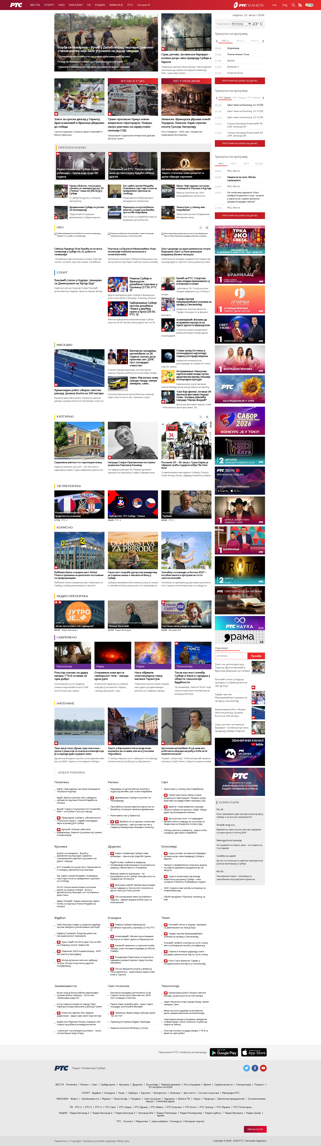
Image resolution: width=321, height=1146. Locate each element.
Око (60, 227)
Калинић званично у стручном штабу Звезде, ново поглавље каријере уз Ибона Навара (132, 948)
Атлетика (175, 1092)
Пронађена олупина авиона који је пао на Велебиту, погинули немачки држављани (132, 808)
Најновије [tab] (221, 648)
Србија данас (108, 1084)
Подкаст (259, 1084)
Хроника (60, 847)
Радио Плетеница (167, 1112)
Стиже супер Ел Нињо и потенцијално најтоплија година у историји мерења (192, 353)
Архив (160, 1115)
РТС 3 (98, 1107)
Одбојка (133, 1092)
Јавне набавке (159, 1121)
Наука (196, 1098)
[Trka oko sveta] (240, 240)
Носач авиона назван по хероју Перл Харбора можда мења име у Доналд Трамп (79, 1005)
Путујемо (136, 1098)
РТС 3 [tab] (254, 40)
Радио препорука (72, 596)
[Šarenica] (240, 540)
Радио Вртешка (234, 1112)
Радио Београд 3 (125, 1112)
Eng (285, 5)
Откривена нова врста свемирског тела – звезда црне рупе (111, 676)
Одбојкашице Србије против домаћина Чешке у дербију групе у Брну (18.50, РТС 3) (143, 308)
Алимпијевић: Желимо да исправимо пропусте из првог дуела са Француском (193, 322)
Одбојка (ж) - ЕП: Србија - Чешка (127, 515)
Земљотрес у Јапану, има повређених (190, 208)
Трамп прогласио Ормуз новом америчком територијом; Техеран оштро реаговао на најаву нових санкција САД (130, 124)
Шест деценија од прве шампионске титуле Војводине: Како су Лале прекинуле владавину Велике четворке (185, 251)
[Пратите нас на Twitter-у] (246, 1068)
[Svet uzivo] (240, 329)
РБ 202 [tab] (258, 163)
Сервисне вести (223, 1084)
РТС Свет (110, 1107)
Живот (74, 1098)
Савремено (67, 637)
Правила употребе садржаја (99, 1140)
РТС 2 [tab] (240, 40)
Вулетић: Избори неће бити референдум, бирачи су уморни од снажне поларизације (79, 832)
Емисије (116, 5)
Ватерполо (160, 1092)
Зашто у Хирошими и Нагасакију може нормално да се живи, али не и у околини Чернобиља (131, 751)
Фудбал (60, 918)
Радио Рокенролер (191, 1112)
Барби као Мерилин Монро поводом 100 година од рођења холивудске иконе (78, 1023)
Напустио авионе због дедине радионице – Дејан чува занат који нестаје (79, 1014)
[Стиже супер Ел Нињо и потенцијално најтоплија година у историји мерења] (168, 356)
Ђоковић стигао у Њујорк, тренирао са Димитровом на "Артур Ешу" (78, 281)
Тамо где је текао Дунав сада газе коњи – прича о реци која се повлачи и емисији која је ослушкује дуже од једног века (79, 751)
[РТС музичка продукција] (240, 752)
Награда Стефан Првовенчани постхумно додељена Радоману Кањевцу (131, 464)
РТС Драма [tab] (225, 97)
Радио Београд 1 (79, 1112)
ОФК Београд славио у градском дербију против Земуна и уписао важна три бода (78, 926)
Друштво (114, 847)
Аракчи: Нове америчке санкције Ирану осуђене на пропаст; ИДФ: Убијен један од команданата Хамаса (185, 809)
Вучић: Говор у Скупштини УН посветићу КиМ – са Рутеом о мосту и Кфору (78, 810)
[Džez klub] (240, 451)
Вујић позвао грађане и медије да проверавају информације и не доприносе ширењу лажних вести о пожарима (132, 865)
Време (207, 1084)
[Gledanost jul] (240, 389)
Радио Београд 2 (102, 1112)
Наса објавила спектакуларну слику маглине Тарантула (148, 676)
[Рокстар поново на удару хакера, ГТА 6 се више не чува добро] (72, 655)
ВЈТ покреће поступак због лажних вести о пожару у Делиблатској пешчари (79, 868)
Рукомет (145, 1092)
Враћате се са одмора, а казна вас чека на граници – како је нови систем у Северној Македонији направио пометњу (132, 824)
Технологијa (170, 986)
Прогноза (223, 24)
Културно (65, 417)
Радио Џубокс (213, 1112)
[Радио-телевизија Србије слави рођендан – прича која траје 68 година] (80, 166)
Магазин (76, 5)
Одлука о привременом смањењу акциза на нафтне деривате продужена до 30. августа (185, 868)
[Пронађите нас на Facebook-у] (255, 1068)
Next (263, 41)
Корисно (65, 527)
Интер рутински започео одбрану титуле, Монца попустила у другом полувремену (77, 963)
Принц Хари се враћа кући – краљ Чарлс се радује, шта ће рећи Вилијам (131, 1005)
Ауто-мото (189, 1092)
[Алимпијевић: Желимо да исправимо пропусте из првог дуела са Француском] (168, 325)
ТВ (89, 5)
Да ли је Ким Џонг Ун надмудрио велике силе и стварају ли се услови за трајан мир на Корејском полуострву (184, 821)
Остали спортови (209, 1092)
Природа (209, 1098)
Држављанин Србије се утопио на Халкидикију (86, 208)
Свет (164, 782)
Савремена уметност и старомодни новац (78, 462)
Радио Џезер (253, 1112)
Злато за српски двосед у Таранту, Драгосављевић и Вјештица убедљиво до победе (79, 122)
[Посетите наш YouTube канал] (263, 1068)
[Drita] (240, 570)
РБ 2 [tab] (233, 163)
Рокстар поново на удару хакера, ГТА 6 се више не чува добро (71, 676)
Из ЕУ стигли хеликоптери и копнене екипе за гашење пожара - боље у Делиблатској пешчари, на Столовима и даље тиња (78, 891)
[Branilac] (240, 270)
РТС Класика (174, 1107)
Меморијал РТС (231, 1092)
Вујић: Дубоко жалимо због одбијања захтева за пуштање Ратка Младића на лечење (77, 800)
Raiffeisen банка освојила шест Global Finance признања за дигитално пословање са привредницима (78, 575)
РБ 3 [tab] (246, 163)
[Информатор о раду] (240, 782)
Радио (100, 5)
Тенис (165, 918)
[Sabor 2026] (240, 421)
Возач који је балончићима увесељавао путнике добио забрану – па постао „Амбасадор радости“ (77, 995)
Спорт (49, 5)
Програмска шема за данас (240, 80)
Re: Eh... (221, 871)
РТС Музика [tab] (254, 97)
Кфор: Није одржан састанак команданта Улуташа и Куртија (193, 187)
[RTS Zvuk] (240, 481)
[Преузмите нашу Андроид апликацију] (224, 1052)
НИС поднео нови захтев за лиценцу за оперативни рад (185, 889)
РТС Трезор (206, 1107)
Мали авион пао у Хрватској (125, 815)
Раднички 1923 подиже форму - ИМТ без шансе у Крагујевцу (79, 953)
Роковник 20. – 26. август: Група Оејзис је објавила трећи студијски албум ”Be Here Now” (184, 465)
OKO (62, 5)
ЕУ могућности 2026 (160, 1087)
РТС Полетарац (242, 1107)
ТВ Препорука (69, 486)
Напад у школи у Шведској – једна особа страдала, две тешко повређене (185, 831)
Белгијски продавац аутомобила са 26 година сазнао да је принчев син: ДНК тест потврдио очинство (143, 358)
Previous (216, 41)
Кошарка (114, 918)
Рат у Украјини (192, 1084)
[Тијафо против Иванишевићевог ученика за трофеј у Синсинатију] (168, 304)
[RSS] (300, 5)
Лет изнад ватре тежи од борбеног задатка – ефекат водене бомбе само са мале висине (131, 899)
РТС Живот (157, 1107)
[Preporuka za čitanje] (240, 600)
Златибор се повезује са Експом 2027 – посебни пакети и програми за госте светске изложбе (183, 575)
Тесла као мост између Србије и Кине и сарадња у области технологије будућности (192, 677)
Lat (275, 5)
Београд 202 (145, 1112)
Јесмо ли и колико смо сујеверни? (74, 625)
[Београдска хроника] (240, 359)
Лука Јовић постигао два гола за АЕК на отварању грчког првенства (79, 943)
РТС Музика (223, 1107)
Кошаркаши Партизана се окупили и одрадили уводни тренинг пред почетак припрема (131, 960)
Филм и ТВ (184, 1098)
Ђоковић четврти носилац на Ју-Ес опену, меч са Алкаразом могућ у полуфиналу (186, 944)
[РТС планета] (248, 5)
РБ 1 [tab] (221, 163)
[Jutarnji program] (240, 299)
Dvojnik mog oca (226, 824)
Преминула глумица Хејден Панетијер (130, 1021)
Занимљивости (65, 986)
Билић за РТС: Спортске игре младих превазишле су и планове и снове (193, 281)
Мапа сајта (255, 1129)
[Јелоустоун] (240, 510)
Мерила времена (170, 1084)
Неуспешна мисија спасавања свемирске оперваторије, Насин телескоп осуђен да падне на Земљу (185, 1022)
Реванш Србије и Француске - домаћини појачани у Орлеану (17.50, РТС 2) (143, 284)
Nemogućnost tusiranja (229, 840)
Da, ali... (221, 809)
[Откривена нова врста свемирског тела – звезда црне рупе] (112, 655)
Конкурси (176, 1121)
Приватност (61, 1140)
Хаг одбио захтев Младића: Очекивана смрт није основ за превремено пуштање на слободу (140, 189)
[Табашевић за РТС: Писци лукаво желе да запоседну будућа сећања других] (132, 166)
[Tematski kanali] (240, 630)
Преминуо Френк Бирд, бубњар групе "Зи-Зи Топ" (132, 1014)
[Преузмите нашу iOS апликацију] (254, 1052)
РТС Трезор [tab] (239, 97)
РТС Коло (190, 1107)
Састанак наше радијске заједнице (182, 625)
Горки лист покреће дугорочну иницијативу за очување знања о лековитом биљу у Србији (132, 575)
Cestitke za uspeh (226, 855)
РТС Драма (141, 1107)
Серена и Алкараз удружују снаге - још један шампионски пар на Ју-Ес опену (186, 953)
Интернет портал (194, 1121)
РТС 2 (88, 1107)
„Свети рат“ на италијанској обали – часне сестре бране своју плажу (79, 1032)
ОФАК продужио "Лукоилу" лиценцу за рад (184, 898)
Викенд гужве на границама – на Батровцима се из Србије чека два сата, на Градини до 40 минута (132, 876)
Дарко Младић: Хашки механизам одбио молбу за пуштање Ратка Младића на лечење (78, 904)
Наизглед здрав (165, 1101)
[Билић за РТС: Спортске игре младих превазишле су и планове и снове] (168, 283)
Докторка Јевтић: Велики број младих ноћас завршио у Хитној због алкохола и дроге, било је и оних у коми (132, 888)
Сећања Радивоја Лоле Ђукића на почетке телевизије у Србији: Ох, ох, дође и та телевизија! (78, 251)
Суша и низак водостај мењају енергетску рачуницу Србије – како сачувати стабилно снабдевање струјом (185, 879)
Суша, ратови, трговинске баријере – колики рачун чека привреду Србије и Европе (186, 58)
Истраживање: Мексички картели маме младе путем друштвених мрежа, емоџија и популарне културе (193, 375)
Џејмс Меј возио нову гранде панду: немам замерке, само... (144, 380)
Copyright (75, 1140)
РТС (130, 5)
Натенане (65, 703)
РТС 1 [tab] (225, 40)
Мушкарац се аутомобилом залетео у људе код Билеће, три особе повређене (138, 210)
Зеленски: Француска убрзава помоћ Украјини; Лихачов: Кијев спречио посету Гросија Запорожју (185, 122)
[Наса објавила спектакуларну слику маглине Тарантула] (153, 655)
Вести (35, 5)
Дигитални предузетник (231, 1098)
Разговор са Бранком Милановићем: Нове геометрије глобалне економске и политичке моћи (132, 251)
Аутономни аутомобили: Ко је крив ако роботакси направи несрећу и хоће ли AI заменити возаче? (184, 751)
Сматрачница (243, 1084)
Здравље (169, 1098)
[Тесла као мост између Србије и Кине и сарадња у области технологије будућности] (193, 655)
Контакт (128, 1121)
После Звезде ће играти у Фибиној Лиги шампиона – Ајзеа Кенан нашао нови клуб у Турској (132, 971)
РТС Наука (125, 1107)
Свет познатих (118, 986)
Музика (106, 1098)
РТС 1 (78, 1107)
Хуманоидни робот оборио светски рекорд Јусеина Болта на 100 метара (78, 391)
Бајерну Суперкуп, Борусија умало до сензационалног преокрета (77, 934)
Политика (61, 782)
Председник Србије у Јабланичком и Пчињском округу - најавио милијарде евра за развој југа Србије (79, 820)
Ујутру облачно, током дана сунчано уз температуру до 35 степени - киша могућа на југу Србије (86, 189)
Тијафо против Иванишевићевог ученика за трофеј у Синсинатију (193, 301)
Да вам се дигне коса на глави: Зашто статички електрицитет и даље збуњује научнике (183, 172)
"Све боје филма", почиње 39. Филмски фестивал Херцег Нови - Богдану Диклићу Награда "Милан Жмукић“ (193, 396)
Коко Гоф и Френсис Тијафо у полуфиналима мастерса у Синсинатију (185, 962)
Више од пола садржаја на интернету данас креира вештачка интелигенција (184, 1012)
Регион (113, 782)
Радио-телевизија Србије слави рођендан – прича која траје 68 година (78, 172)
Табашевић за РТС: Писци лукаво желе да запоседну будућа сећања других (131, 172)
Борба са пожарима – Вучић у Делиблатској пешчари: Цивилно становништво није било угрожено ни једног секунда (105, 49)
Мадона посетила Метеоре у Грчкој (129, 1028)
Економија (169, 847)
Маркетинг (142, 1121)
